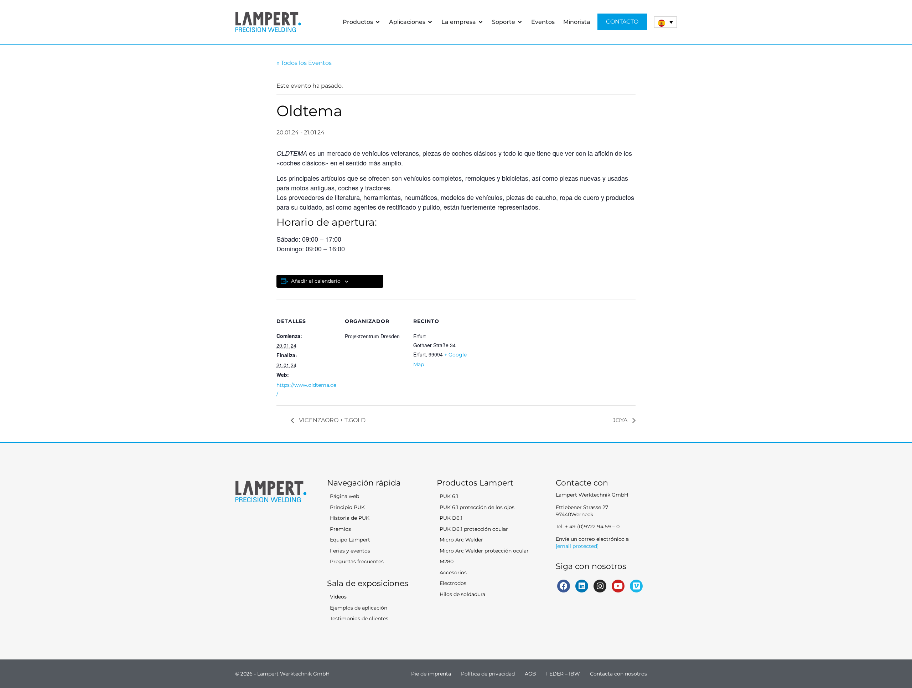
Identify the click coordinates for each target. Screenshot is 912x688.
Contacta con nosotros (618, 674)
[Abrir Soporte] (520, 22)
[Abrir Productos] (377, 22)
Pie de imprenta (431, 674)
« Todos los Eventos (304, 63)
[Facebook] (563, 586)
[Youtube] (618, 586)
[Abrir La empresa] (480, 22)
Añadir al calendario (316, 281)
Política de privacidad (488, 674)
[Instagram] (600, 586)
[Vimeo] (636, 586)
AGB (530, 674)
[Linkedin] (582, 586)
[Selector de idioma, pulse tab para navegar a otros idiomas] (665, 22)
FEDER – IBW (563, 674)
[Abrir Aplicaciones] (430, 22)
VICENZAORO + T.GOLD (331, 420)
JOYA (621, 420)
